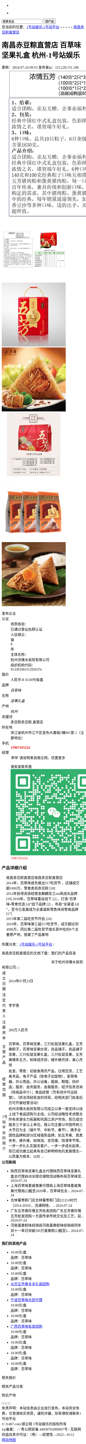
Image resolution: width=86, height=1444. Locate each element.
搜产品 (49, 21)
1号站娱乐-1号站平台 (42, 27)
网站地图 (9, 1440)
